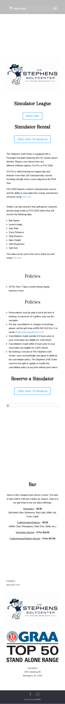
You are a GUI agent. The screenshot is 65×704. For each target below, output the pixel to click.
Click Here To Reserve (32, 139)
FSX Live (16, 258)
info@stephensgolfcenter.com (29, 332)
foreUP (38, 699)
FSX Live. (27, 196)
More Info (32, 116)
